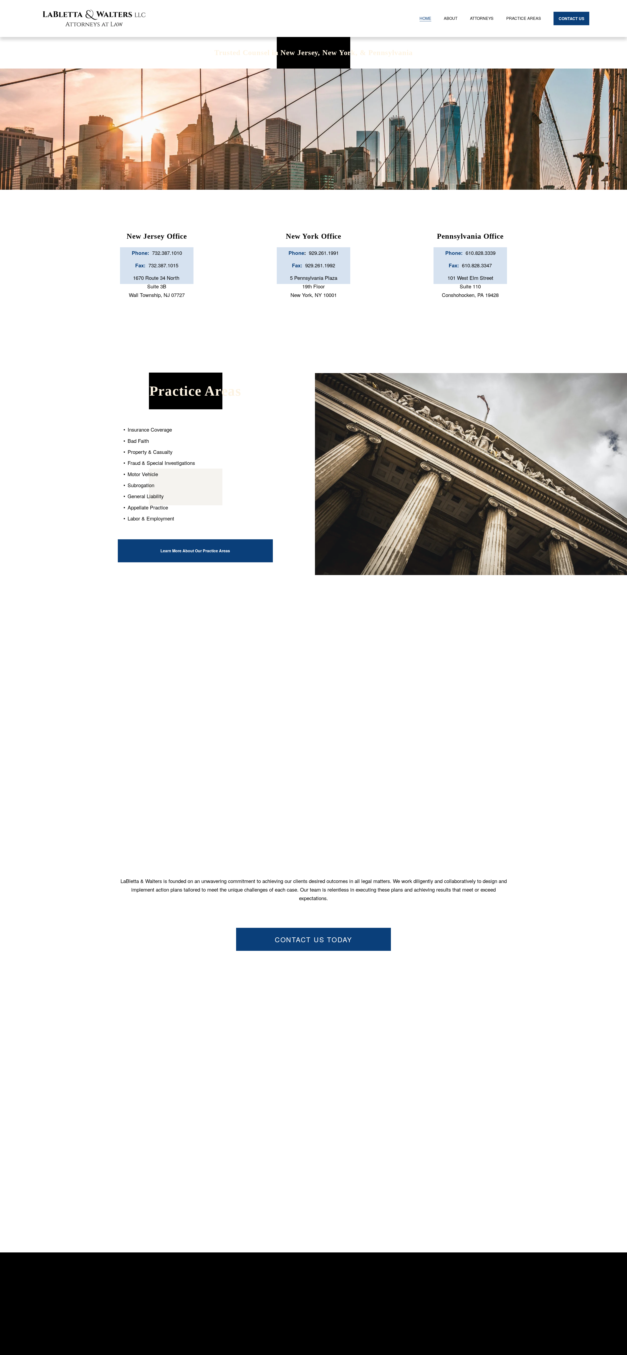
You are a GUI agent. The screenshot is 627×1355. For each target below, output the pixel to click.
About (451, 18)
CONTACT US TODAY (313, 939)
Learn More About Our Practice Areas (195, 551)
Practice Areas (523, 18)
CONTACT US (571, 18)
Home (425, 18)
